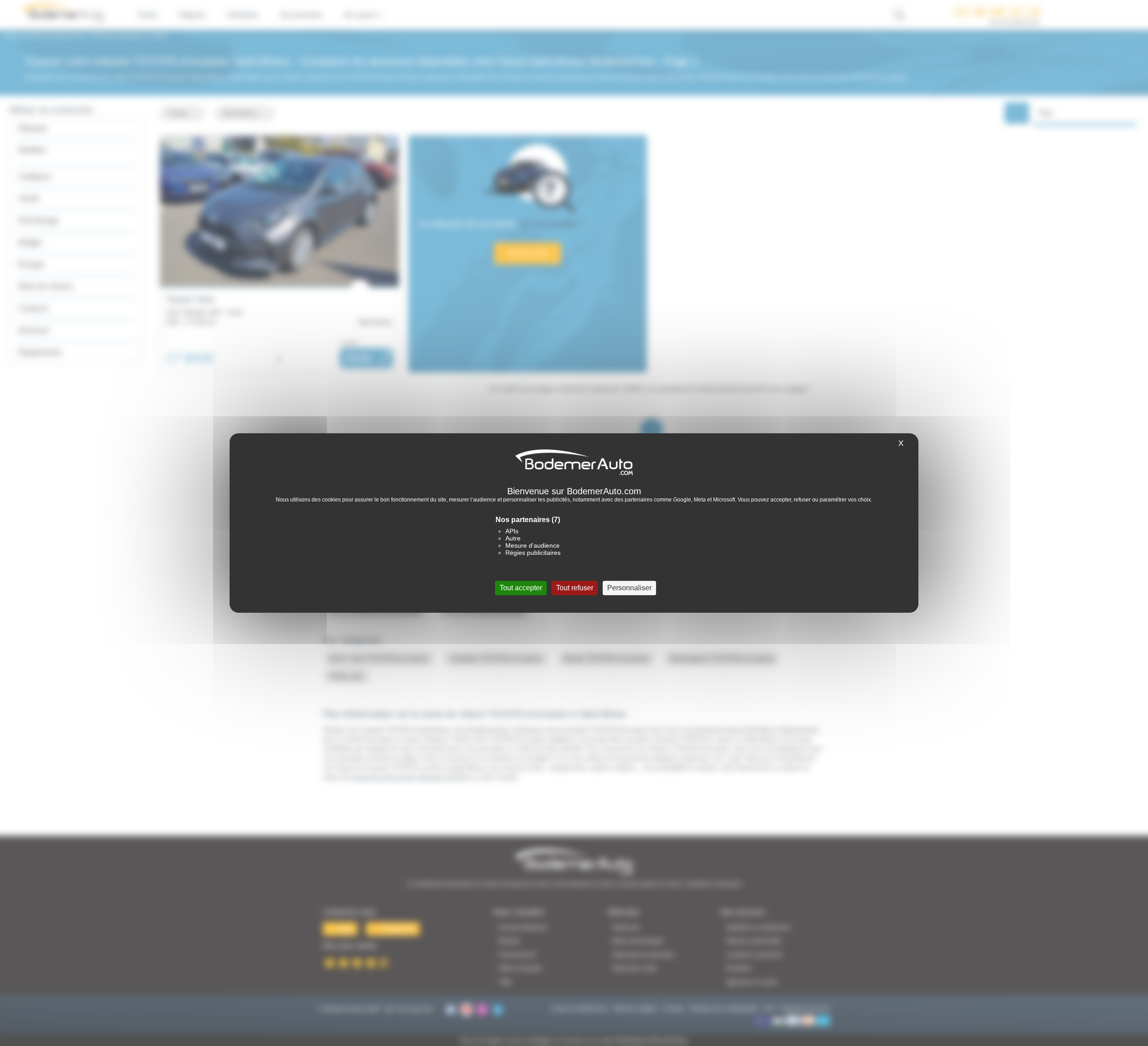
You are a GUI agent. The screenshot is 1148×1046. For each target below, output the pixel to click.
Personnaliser (629, 588)
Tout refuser (574, 588)
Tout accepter (521, 588)
